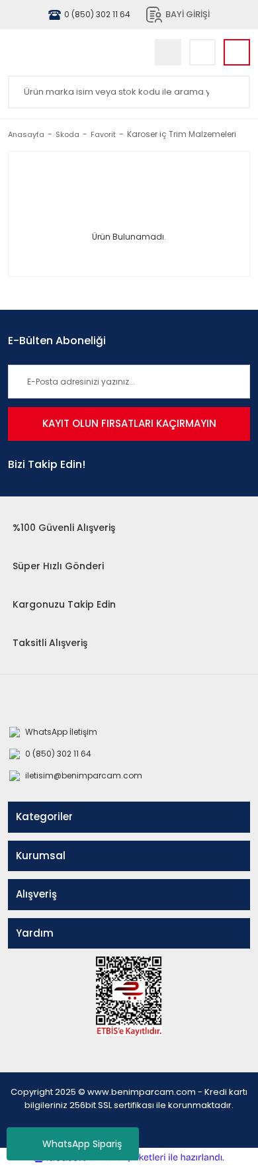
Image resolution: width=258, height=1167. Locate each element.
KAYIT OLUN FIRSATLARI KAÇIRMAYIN (129, 423)
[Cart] (237, 52)
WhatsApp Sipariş (82, 1143)
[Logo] (71, 52)
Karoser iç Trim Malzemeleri (181, 134)
